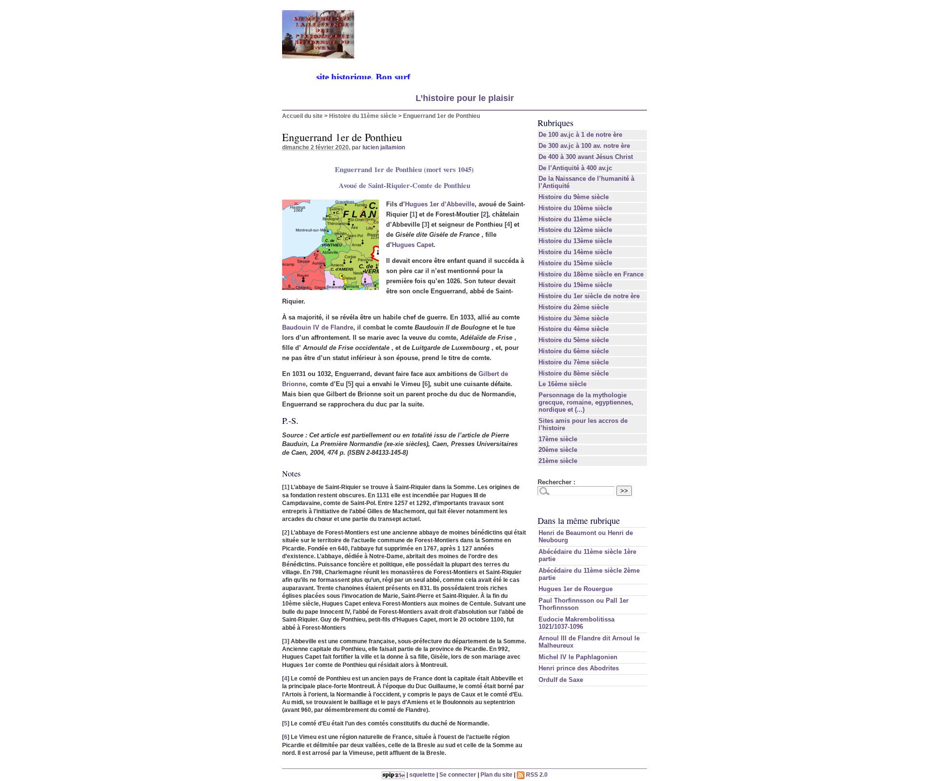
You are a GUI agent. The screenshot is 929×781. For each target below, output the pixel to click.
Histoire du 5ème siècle (574, 340)
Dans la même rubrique (579, 520)
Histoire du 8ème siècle (574, 373)
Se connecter (457, 774)
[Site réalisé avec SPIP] (393, 774)
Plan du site (496, 774)
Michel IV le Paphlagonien (578, 657)
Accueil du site (302, 116)
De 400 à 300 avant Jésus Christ (586, 156)
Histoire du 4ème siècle (574, 329)
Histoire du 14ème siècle (575, 252)
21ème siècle (558, 460)
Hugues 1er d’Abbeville (440, 204)
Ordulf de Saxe (561, 679)
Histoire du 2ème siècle (574, 307)
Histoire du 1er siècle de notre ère (589, 296)
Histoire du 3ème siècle (574, 318)
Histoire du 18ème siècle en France (591, 274)
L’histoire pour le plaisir (465, 98)
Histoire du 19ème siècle (575, 285)
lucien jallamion (383, 147)
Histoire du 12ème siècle (575, 229)
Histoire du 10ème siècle (575, 208)
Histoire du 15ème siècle (575, 263)
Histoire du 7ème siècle (574, 362)
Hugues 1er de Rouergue (576, 589)
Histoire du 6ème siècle (574, 351)
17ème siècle (558, 439)
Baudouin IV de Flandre (317, 327)
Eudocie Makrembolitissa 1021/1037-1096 (576, 623)
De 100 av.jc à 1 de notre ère (580, 134)
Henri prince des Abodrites (579, 668)
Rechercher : (556, 482)
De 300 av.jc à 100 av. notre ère (584, 145)
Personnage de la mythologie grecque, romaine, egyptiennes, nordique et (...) (586, 402)
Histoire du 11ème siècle (363, 116)
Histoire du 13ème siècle (575, 241)
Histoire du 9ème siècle (574, 197)
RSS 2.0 (536, 774)
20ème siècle (558, 449)
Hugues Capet (413, 244)
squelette (422, 774)
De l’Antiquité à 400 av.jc (575, 168)
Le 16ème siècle (562, 384)
